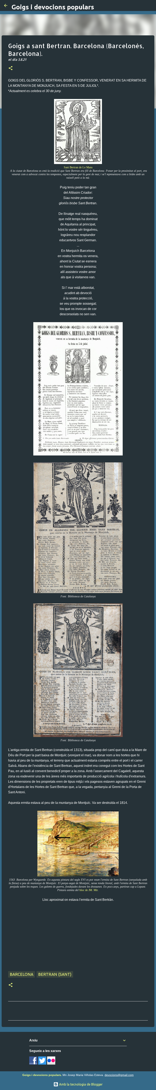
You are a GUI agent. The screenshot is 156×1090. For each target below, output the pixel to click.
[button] (10, 68)
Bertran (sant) (55, 974)
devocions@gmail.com (119, 1075)
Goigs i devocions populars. (42, 1075)
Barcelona (21, 974)
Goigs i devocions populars (52, 7)
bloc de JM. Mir (88, 890)
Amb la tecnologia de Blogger (80, 1084)
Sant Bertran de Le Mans (78, 167)
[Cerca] (150, 5)
